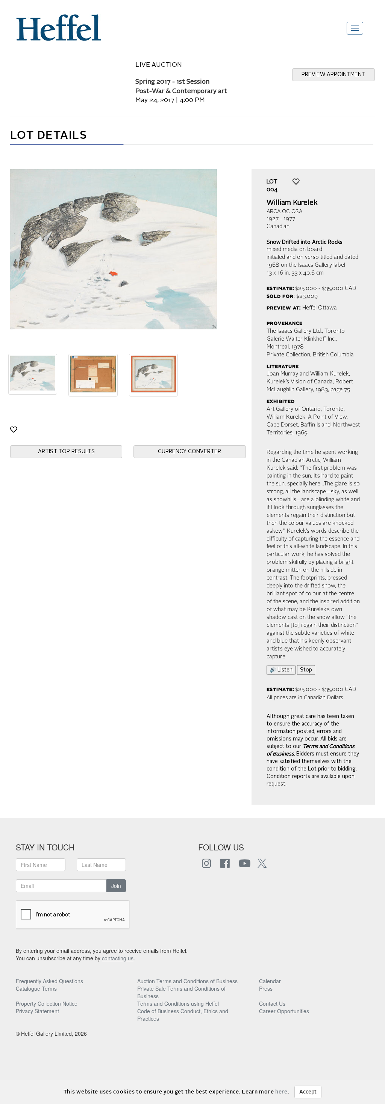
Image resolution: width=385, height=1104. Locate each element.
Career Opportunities (284, 1011)
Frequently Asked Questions (49, 981)
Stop (306, 670)
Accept (308, 1092)
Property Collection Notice (46, 1003)
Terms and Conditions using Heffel (178, 1003)
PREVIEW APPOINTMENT (333, 74)
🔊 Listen (281, 670)
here (281, 1092)
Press (266, 988)
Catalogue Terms (36, 988)
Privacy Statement (37, 1011)
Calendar (270, 981)
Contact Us (272, 1003)
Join (116, 885)
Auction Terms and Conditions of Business (187, 981)
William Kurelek (292, 203)
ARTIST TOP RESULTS (66, 451)
